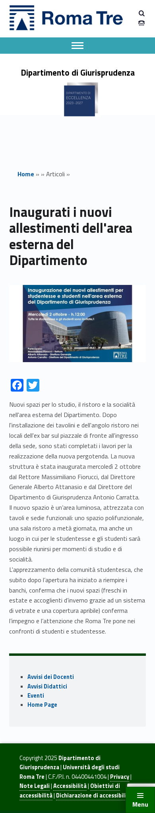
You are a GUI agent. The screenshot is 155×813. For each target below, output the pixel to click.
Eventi (35, 695)
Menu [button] (140, 804)
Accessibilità (70, 786)
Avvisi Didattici (47, 686)
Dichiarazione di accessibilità (94, 795)
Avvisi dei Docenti (50, 677)
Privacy (119, 776)
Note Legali (34, 786)
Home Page (42, 704)
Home (25, 174)
